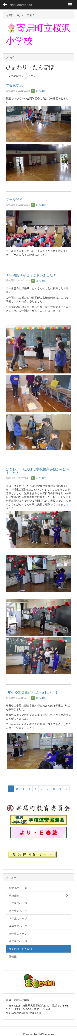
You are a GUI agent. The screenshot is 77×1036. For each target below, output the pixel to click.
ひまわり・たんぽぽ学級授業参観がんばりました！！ (38, 470)
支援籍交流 (14, 85)
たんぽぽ (40, 90)
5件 (31, 76)
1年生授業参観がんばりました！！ (32, 692)
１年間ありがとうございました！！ (33, 274)
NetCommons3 (21, 4)
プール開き (14, 199)
